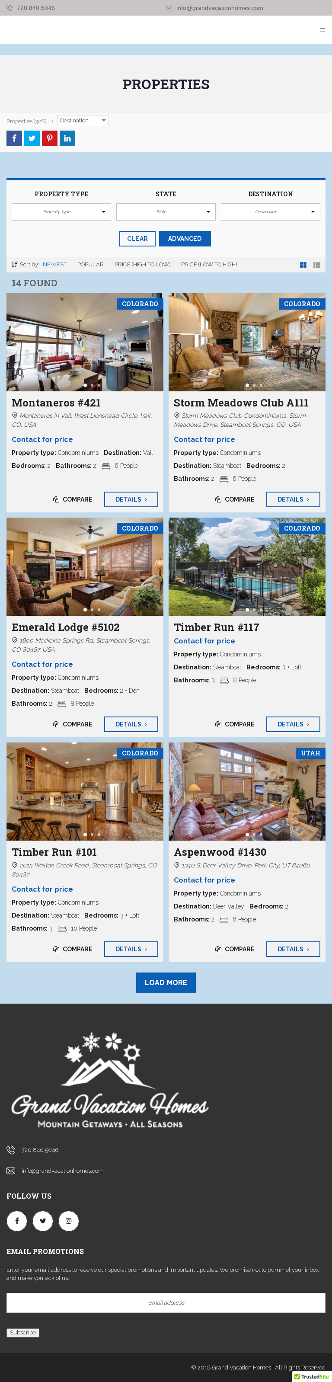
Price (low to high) (209, 264)
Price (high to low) (142, 264)
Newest (55, 264)
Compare (77, 499)
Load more (166, 983)
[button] (61, 212)
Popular (90, 264)
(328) (26, 121)
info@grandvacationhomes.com (219, 7)
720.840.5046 (35, 7)
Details (129, 499)
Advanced (184, 238)
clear (137, 238)
